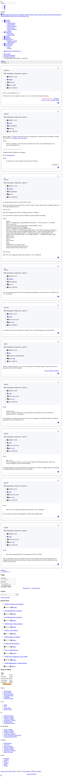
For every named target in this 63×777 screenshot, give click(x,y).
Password (3, 581)
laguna (10, 123)
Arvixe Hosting (27, 771)
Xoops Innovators (8, 695)
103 (13, 322)
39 (58, 480)
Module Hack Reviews (11, 16)
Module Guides (8, 709)
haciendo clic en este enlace (19, 138)
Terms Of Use (11, 27)
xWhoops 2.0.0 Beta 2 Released (12, 643)
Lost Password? (36, 588)
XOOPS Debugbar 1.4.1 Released (12, 637)
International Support (9, 723)
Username (3, 578)
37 (58, 382)
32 (58, 111)
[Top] (58, 103)
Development (50, 14)
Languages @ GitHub (9, 720)
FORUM (8, 32)
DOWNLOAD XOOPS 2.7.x (13, 51)
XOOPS (7, 22)
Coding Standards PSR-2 (10, 736)
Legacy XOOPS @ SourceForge (12, 735)
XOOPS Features (11, 26)
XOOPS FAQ (9, 44)
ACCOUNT (9, 45)
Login (8, 47)
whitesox (11, 188)
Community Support (23, 14)
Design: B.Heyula (31, 774)
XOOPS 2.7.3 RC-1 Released (11, 630)
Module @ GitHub (12, 41)
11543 (14, 85)
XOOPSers (7, 697)
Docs (48, 100)
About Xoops (7, 691)
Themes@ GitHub (9, 718)
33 (58, 176)
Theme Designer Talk (23, 16)
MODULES (9, 39)
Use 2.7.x (43, 100)
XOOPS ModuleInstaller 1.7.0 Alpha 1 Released (16, 663)
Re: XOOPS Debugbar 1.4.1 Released (13, 610)
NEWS (7, 36)
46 (13, 128)
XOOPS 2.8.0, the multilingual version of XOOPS (16, 656)
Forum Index (5, 14)
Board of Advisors (8, 694)
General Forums (14, 14)
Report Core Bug (8, 752)
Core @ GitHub (8, 729)
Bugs (57, 100)
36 (58, 341)
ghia (10, 353)
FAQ (5, 706)
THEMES (8, 38)
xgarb (10, 393)
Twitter (6, 765)
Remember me (6, 585)
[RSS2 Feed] (36, 771)
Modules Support (33, 14)
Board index (7, 54)
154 (13, 399)
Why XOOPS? (11, 24)
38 (58, 431)
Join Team (6, 744)
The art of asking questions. (52, 370)
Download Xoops (8, 715)
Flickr (5, 761)
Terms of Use (4, 771)
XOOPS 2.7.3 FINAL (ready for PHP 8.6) (14, 604)
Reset (9, 586)
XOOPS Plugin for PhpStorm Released (14, 623)
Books (5, 705)
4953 (13, 358)
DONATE (56, 98)
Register (9, 48)
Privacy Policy (12, 771)
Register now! (26, 588)
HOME (7, 20)
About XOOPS (11, 23)
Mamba (10, 79)
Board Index (10, 33)
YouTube (6, 763)
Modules (53, 100)
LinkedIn (6, 760)
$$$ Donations (8, 743)
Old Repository (11, 42)
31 (58, 68)
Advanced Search (5, 597)
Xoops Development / (10, 55)
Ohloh (5, 764)
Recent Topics (11, 35)
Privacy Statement (12, 29)
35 (58, 305)
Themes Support (43, 14)
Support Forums (8, 721)
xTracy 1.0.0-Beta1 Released (11, 650)
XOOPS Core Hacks (9, 56)
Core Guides (7, 708)
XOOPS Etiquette (8, 698)
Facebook (6, 758)
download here (11, 155)
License (9, 30)
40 (58, 525)
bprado (10, 316)
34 (58, 266)
